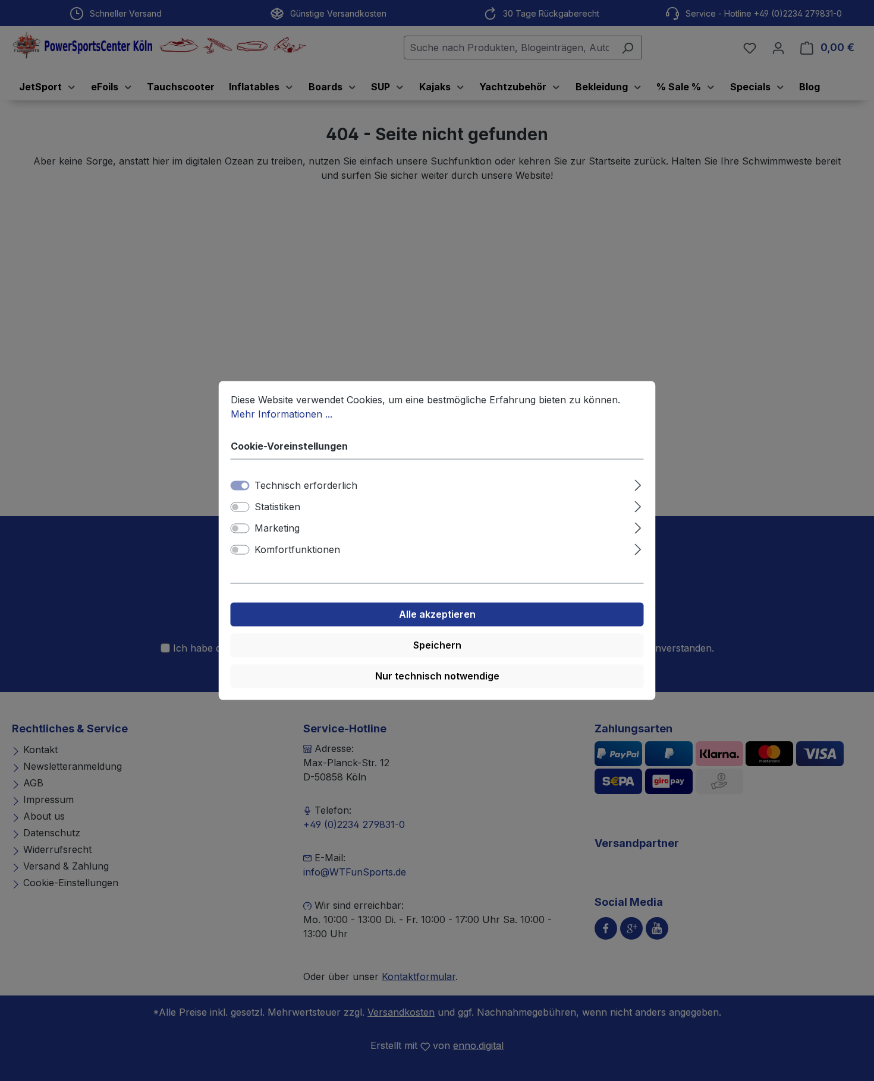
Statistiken (277, 507)
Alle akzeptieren (437, 615)
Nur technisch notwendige (437, 676)
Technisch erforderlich (305, 486)
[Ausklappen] (637, 483)
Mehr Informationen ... (281, 414)
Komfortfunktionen (297, 550)
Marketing (277, 529)
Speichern (437, 646)
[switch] (240, 507)
